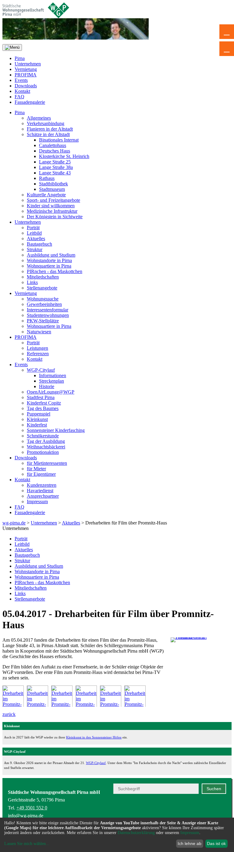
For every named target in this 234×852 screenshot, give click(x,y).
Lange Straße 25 (55, 161)
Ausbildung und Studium (51, 255)
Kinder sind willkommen (51, 205)
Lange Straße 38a (56, 167)
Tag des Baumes (42, 408)
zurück (9, 714)
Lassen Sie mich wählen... (26, 843)
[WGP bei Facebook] (192, 814)
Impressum (37, 501)
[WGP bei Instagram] (207, 814)
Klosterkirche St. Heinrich (64, 156)
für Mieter (36, 468)
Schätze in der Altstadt (48, 134)
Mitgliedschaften (43, 276)
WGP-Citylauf (41, 370)
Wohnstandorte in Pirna (49, 260)
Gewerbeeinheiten (44, 304)
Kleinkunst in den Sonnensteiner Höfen (94, 737)
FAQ (19, 96)
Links (32, 282)
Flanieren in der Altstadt (50, 128)
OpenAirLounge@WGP (50, 391)
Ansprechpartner (43, 496)
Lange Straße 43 (55, 172)
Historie (46, 386)
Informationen (52, 375)
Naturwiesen (39, 331)
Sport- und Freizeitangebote (53, 200)
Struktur (34, 249)
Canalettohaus (52, 145)
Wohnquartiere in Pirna (49, 265)
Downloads (26, 85)
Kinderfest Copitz (44, 402)
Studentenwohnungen (48, 315)
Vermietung (26, 69)
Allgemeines (39, 118)
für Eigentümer (41, 474)
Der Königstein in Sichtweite (55, 216)
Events (21, 80)
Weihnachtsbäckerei (46, 446)
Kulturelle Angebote (46, 194)
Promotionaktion (43, 452)
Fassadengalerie (30, 102)
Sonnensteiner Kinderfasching (56, 430)
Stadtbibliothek (53, 183)
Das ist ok (216, 843)
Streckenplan (51, 381)
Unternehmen (28, 63)
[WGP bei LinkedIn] (222, 814)
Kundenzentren (41, 485)
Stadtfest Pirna (41, 397)
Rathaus (47, 178)
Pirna (20, 58)
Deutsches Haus (54, 150)
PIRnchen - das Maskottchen (54, 271)
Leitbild (34, 233)
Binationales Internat (59, 139)
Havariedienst (40, 490)
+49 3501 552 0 (31, 807)
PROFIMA (26, 74)
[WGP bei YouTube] (177, 814)
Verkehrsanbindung (45, 123)
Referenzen (38, 353)
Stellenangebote (42, 287)
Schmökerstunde (43, 435)
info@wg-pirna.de (25, 815)
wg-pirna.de (14, 522)
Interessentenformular (47, 309)
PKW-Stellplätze (43, 320)
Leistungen (37, 348)
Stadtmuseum (52, 189)
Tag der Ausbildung (46, 441)
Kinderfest (37, 424)
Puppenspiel (38, 413)
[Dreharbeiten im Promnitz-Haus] (201, 654)
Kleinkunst (37, 419)
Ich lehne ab (189, 843)
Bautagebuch (39, 244)
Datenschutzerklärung (136, 832)
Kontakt (22, 91)
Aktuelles (36, 238)
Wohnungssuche (42, 298)
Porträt (33, 227)
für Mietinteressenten (47, 463)
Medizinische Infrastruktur (52, 211)
